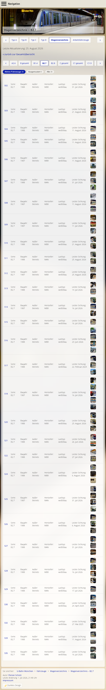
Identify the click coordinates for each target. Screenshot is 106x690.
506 (6, 159)
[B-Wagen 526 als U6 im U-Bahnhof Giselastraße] (93, 530)
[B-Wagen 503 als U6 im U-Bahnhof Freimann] (93, 100)
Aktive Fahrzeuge (14, 72)
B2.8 (53, 63)
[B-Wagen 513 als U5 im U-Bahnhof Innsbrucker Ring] (93, 291)
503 (6, 110)
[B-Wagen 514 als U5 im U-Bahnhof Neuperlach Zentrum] (93, 306)
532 (6, 622)
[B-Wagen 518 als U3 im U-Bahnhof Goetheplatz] (93, 400)
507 (6, 181)
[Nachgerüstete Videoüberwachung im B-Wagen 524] (93, 474)
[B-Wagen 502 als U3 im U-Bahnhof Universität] (93, 92)
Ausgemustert (35, 72)
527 (6, 545)
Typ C (33, 40)
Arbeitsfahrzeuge (81, 40)
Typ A (14, 40)
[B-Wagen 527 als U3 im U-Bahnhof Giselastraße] (93, 545)
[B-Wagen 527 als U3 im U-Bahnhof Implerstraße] (93, 552)
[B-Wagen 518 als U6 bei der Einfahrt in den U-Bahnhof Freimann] (93, 387)
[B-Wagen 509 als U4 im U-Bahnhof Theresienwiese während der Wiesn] (93, 217)
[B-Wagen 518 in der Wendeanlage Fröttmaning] (93, 406)
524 (6, 474)
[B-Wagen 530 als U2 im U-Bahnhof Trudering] (93, 610)
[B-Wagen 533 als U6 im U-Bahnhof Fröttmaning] (93, 641)
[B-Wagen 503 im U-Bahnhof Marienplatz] (93, 113)
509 (6, 224)
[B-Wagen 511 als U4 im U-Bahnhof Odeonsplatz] (93, 261)
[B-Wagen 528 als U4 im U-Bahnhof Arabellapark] (93, 560)
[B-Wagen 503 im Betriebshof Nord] (93, 120)
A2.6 (14, 63)
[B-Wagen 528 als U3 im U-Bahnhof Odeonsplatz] (93, 580)
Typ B (23, 40)
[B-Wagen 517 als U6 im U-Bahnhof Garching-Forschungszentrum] (93, 365)
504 (6, 129)
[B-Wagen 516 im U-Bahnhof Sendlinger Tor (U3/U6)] (93, 343)
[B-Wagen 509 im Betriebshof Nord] (93, 231)
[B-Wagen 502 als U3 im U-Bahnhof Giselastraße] (93, 85)
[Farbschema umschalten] (12, 685)
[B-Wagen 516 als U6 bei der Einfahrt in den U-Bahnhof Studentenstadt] (93, 330)
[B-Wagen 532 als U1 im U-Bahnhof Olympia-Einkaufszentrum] (93, 626)
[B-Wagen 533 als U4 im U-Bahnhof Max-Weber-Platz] (93, 634)
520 (6, 422)
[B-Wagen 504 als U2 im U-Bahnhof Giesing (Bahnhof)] (93, 129)
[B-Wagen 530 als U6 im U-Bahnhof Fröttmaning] (93, 604)
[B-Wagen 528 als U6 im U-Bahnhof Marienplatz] (93, 573)
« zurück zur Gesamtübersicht (19, 54)
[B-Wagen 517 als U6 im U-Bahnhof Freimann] (93, 371)
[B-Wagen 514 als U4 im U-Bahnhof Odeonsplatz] (93, 300)
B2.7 (44, 63)
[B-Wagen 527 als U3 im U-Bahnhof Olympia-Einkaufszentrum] (93, 539)
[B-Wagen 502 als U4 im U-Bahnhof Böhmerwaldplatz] (93, 78)
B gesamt (24, 63)
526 (6, 524)
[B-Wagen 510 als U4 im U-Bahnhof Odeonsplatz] (93, 246)
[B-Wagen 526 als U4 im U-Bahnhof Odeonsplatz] (93, 523)
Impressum (8, 680)
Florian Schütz (15, 675)
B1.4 (36, 63)
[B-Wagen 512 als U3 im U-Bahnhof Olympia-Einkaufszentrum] (93, 276)
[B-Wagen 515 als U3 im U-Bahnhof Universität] (93, 322)
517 (6, 365)
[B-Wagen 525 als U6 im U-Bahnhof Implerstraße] (93, 502)
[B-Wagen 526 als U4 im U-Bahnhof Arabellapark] (93, 517)
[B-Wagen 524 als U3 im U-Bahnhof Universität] (93, 467)
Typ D (43, 40)
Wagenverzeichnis (59, 40)
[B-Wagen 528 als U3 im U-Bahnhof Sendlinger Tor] (93, 567)
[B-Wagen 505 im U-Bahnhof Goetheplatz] (93, 144)
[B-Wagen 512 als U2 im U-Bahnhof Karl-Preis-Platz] (93, 269)
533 (6, 638)
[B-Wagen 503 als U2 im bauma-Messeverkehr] (93, 107)
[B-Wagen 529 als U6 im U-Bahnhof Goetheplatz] (93, 589)
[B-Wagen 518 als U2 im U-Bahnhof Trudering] (93, 393)
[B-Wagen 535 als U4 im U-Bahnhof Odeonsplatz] (93, 656)
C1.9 (90, 63)
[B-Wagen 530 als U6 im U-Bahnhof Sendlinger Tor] (93, 597)
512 (6, 273)
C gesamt (64, 63)
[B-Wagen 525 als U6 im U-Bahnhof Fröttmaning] (93, 508)
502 (6, 85)
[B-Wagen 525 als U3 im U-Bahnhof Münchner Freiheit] (93, 495)
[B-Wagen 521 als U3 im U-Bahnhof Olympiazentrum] (93, 443)
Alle (49, 72)
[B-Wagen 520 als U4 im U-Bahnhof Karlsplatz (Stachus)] (93, 421)
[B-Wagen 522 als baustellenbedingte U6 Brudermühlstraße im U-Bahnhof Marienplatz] (93, 452)
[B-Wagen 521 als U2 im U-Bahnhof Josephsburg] (93, 437)
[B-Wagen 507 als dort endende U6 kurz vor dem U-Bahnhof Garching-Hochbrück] (93, 187)
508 (6, 202)
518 (6, 393)
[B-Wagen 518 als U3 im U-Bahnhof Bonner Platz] (93, 380)
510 (6, 243)
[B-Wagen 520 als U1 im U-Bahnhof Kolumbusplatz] (93, 428)
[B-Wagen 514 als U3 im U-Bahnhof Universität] (93, 313)
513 (6, 288)
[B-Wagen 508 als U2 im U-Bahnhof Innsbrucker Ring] (93, 209)
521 (6, 440)
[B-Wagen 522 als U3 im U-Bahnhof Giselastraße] (93, 458)
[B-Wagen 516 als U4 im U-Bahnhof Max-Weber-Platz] (93, 337)
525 (6, 499)
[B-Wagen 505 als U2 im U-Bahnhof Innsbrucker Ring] (93, 137)
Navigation (14, 3)
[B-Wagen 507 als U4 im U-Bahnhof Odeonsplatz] (93, 181)
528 (6, 570)
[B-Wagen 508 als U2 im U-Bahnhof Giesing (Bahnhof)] (93, 202)
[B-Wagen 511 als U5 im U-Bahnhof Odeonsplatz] (93, 254)
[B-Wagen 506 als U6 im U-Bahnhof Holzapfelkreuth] (93, 159)
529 (6, 589)
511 (6, 258)
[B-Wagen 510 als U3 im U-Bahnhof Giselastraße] (93, 239)
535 (6, 653)
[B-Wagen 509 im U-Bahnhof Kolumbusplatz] (93, 224)
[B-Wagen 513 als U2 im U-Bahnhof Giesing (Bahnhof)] (93, 285)
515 (6, 322)
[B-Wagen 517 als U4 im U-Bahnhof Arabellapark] (93, 358)
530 (6, 604)
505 (6, 141)
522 (6, 455)
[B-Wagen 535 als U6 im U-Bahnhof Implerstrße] (93, 649)
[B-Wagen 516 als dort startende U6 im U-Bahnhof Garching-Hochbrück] (93, 350)
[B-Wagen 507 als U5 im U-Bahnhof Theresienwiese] (93, 174)
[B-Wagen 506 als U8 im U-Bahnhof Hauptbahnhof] (93, 152)
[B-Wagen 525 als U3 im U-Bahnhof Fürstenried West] (93, 489)
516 (6, 340)
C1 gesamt (78, 63)
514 (6, 307)
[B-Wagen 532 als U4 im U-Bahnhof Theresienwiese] (93, 619)
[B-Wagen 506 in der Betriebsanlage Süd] (93, 165)
